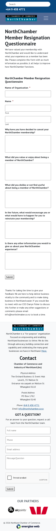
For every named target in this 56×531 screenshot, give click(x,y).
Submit (9, 277)
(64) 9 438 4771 (31, 405)
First (7, 113)
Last (7, 124)
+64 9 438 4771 (15, 9)
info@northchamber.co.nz (31, 408)
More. (44, 350)
